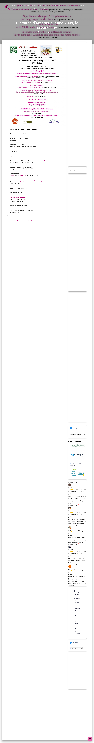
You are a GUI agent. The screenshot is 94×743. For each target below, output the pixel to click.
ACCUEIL (16, 5)
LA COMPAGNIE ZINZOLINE (29, 5)
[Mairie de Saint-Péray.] (77, 472)
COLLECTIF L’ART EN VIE (58, 5)
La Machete (20, 169)
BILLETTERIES (27, 9)
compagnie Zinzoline (19, 182)
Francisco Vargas (22, 175)
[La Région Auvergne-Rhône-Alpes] (77, 455)
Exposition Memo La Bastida (17, 197)
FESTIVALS (45, 5)
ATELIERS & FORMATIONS (77, 5)
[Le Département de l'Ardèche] (77, 465)
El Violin (13, 175)
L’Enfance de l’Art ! (77, 609)
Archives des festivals (77, 600)
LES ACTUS (38, 9)
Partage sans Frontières (49, 160)
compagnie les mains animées (36, 182)
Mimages (77, 617)
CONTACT (16, 9)
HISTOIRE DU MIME (76, 593)
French (74, 648)
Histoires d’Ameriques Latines (78, 631)
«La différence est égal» (29, 180)
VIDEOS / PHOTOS (50, 9)
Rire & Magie (77, 622)
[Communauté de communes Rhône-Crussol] (77, 446)
